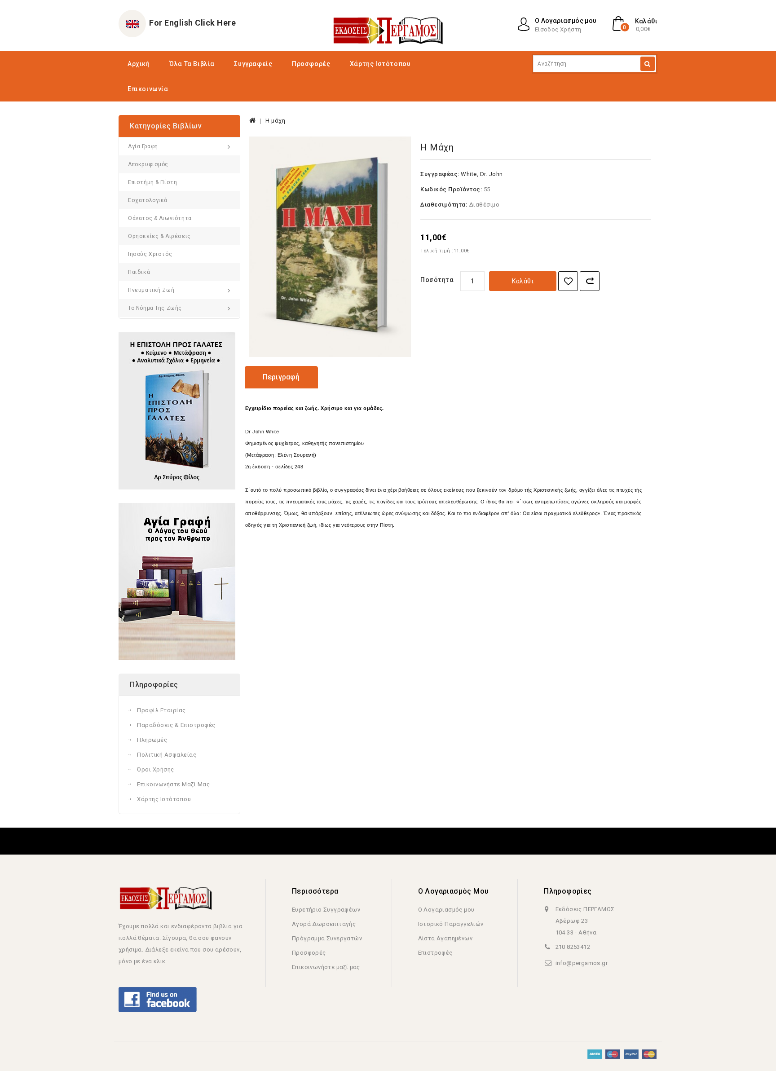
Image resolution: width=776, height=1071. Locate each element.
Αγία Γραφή (143, 146)
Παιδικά (139, 272)
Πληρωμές (152, 739)
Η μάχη (275, 120)
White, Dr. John (482, 174)
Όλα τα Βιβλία (192, 63)
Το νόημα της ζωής (155, 308)
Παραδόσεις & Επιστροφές (176, 725)
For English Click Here (192, 22)
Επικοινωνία (148, 89)
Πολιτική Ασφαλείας (166, 754)
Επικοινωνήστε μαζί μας (173, 784)
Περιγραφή (281, 377)
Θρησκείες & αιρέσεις (159, 236)
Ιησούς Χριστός (150, 254)
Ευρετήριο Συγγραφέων (326, 909)
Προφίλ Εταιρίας (161, 710)
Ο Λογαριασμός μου (446, 909)
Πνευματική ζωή (151, 290)
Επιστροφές (435, 952)
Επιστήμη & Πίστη (152, 182)
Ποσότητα (437, 279)
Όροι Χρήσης (155, 769)
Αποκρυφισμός (148, 164)
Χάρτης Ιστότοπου (380, 63)
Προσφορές (311, 63)
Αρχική (139, 63)
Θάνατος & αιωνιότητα (160, 218)
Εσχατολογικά (148, 200)
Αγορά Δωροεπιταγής (324, 924)
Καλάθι (523, 281)
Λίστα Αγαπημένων (445, 938)
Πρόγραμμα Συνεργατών (327, 938)
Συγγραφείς (253, 63)
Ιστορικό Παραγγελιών (451, 924)
